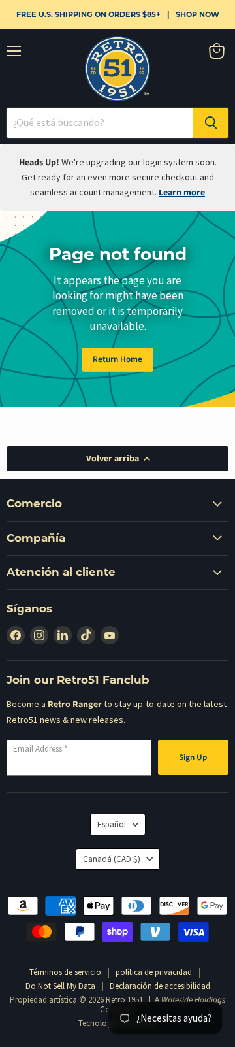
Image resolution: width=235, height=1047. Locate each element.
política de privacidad (154, 972)
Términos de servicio (65, 972)
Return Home (117, 359)
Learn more (182, 192)
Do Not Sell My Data (60, 985)
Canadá (111, 859)
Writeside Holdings (193, 1000)
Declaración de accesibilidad (160, 985)
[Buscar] (210, 123)
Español (111, 824)
